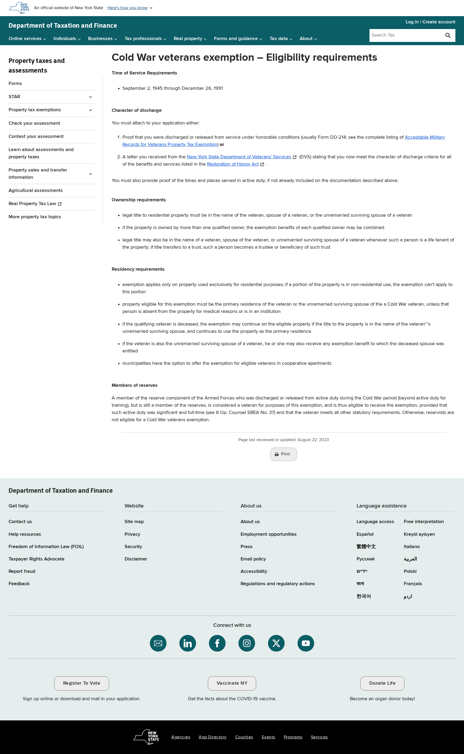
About (306, 38)
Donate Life (382, 683)
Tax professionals (143, 38)
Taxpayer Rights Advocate (36, 559)
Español (365, 534)
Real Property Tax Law (32, 203)
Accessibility (254, 571)
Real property (188, 38)
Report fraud (22, 571)
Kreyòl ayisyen (419, 534)
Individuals (64, 38)
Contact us (20, 521)
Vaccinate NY (232, 683)
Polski (410, 571)
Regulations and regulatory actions (278, 583)
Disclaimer (136, 559)
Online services (25, 38)
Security (133, 546)
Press (247, 546)
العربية (410, 559)
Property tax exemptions (35, 110)
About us (250, 521)
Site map (134, 521)
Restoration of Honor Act (233, 164)
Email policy (253, 559)
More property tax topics (35, 217)
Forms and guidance (236, 38)
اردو (408, 596)
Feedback (19, 583)
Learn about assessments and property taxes (41, 153)
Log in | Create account (430, 22)
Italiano (412, 546)
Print (285, 454)
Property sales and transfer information (38, 174)
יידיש (362, 571)
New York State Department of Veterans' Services (239, 157)
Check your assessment (34, 123)
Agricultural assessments (36, 190)
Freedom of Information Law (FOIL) (46, 546)
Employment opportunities (269, 534)
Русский (366, 559)
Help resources (25, 534)
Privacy (132, 534)
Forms (15, 83)
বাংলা (360, 583)
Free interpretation (424, 521)
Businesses (100, 38)
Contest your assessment (36, 136)
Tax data (279, 38)
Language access (375, 521)
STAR (14, 96)
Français (413, 583)
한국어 (364, 596)
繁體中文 (366, 546)
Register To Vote (81, 683)
